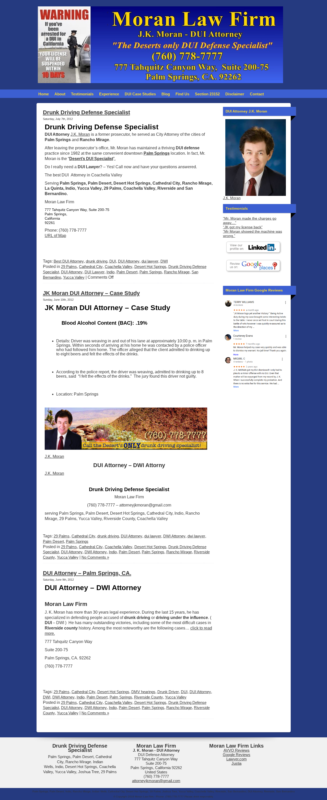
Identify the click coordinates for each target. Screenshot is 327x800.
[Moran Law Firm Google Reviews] (255, 315)
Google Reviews (236, 754)
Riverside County (148, 697)
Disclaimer (234, 94)
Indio (110, 272)
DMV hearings (143, 692)
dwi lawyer (196, 536)
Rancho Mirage (177, 272)
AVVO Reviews (237, 750)
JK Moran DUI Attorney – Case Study (91, 293)
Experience (109, 94)
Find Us (182, 94)
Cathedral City (91, 266)
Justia (236, 763)
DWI (164, 261)
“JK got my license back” (243, 227)
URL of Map (55, 235)
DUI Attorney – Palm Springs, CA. (87, 573)
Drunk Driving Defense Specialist (86, 112)
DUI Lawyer (94, 272)
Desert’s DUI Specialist (91, 158)
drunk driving (96, 261)
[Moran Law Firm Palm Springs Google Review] (255, 372)
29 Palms (69, 266)
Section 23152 (207, 94)
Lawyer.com (236, 759)
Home (43, 94)
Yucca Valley (74, 277)
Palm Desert (126, 272)
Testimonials (82, 94)
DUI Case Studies (140, 94)
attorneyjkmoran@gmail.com (156, 781)
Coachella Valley (118, 266)
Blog (165, 94)
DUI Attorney (128, 261)
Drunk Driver (168, 692)
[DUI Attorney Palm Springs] (255, 344)
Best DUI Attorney (69, 261)
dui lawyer (150, 261)
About (59, 94)
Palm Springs (150, 272)
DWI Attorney (174, 536)
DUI (112, 261)
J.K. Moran (80, 134)
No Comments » (95, 557)
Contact (257, 94)
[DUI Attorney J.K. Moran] (255, 157)
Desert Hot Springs (150, 266)
